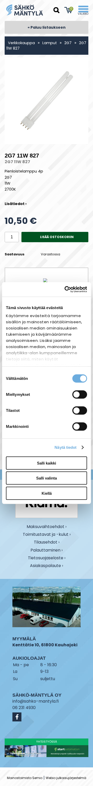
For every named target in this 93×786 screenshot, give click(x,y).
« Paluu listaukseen (47, 27)
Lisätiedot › (16, 203)
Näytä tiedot (65, 447)
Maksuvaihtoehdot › (46, 527)
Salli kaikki (46, 463)
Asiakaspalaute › (46, 566)
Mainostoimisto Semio (24, 778)
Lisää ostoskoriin (57, 237)
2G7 (68, 42)
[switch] (79, 394)
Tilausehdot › (46, 542)
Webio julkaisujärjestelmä (66, 778)
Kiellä (47, 493)
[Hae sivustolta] (56, 10)
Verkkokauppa (21, 42)
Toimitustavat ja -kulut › (47, 534)
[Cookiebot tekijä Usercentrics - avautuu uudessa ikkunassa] (65, 289)
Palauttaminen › (46, 550)
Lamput (49, 42)
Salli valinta (46, 478)
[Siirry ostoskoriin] (68, 10)
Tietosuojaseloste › (46, 558)
